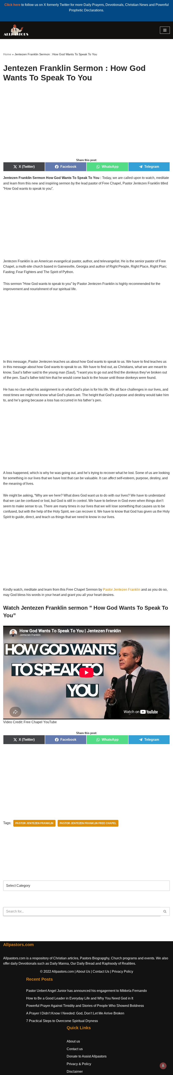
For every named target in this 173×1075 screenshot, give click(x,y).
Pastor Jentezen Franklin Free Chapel (88, 823)
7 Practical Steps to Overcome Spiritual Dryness (62, 1021)
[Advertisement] (86, 124)
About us (73, 1041)
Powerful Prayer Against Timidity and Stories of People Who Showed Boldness (85, 1005)
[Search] (165, 911)
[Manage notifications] (163, 1065)
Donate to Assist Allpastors (87, 1056)
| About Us (82, 971)
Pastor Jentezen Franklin (121, 589)
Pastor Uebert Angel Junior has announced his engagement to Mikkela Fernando (86, 990)
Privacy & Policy (79, 1064)
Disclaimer (75, 1071)
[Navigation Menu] (165, 30)
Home (7, 54)
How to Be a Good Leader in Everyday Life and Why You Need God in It (79, 998)
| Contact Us (100, 971)
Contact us (75, 1049)
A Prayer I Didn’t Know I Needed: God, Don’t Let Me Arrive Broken (75, 1013)
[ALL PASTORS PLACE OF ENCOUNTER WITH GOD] (15, 30)
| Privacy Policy (121, 971)
